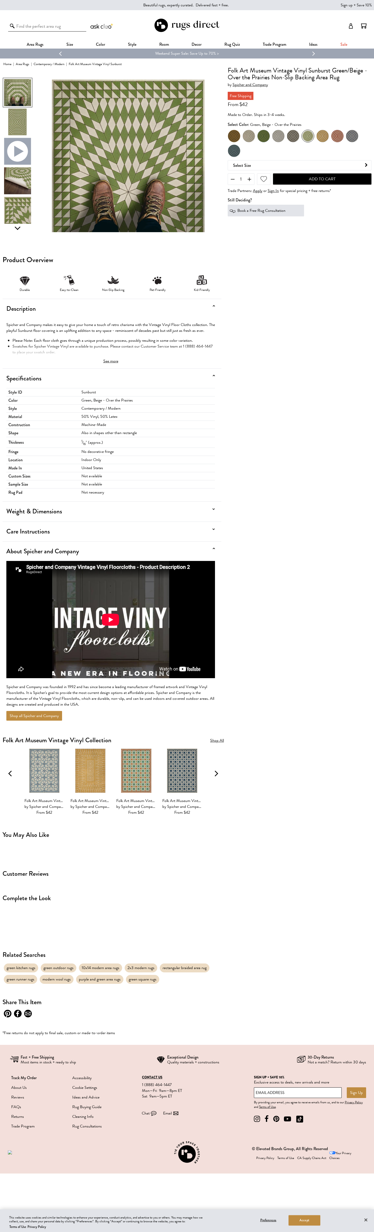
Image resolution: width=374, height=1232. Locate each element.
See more (110, 361)
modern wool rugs (56, 979)
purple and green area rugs (100, 979)
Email (167, 1113)
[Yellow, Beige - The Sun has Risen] (322, 136)
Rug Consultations (87, 1126)
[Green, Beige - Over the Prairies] (307, 136)
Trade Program (274, 44)
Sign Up (356, 1093)
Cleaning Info (83, 1117)
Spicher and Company (250, 85)
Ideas (313, 44)
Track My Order (24, 1078)
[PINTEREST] (276, 1119)
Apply (257, 191)
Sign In (273, 191)
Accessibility (82, 1078)
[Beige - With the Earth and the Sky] (248, 136)
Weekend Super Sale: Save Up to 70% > (187, 53)
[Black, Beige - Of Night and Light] (293, 136)
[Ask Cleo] (102, 26)
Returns (17, 1117)
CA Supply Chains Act (311, 1158)
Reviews (17, 1097)
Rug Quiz (232, 44)
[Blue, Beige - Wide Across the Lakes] (352, 136)
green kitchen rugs (21, 968)
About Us (19, 1088)
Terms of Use (267, 1107)
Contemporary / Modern (49, 64)
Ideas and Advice (85, 1097)
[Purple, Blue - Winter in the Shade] (234, 150)
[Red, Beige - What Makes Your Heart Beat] (337, 136)
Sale (343, 44)
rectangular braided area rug (185, 968)
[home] (187, 31)
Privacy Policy (354, 1102)
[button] (364, 26)
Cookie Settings (84, 1088)
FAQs (16, 1107)
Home (7, 64)
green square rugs (142, 979)
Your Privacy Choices (340, 1155)
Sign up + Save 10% (356, 5)
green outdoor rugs (59, 968)
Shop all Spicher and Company (34, 716)
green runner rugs (20, 979)
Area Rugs (35, 44)
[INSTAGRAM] (257, 1119)
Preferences (268, 1220)
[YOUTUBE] (287, 1119)
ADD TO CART (322, 179)
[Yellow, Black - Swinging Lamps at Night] (234, 136)
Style (132, 44)
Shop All (217, 741)
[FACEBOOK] (267, 1119)
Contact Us (152, 1077)
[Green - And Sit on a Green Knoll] (263, 136)
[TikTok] (300, 1119)
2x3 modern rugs (140, 968)
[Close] (365, 1219)
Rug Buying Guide (87, 1107)
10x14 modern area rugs (100, 968)
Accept (304, 1220)
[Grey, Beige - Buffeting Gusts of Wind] (278, 136)
